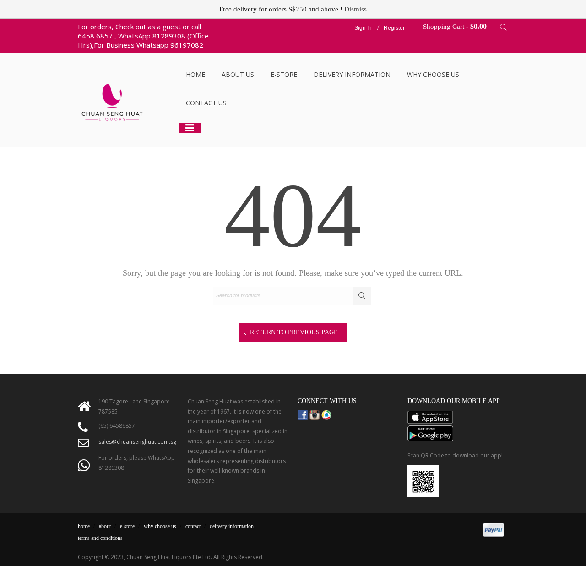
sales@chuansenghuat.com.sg (137, 442)
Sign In (363, 28)
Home (195, 74)
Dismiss (355, 9)
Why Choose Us (433, 74)
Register (394, 28)
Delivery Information (352, 74)
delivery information (232, 526)
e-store (127, 526)
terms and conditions (100, 538)
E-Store (284, 74)
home (84, 526)
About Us (238, 74)
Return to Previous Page (294, 332)
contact (193, 526)
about (105, 526)
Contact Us (206, 102)
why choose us (160, 526)
